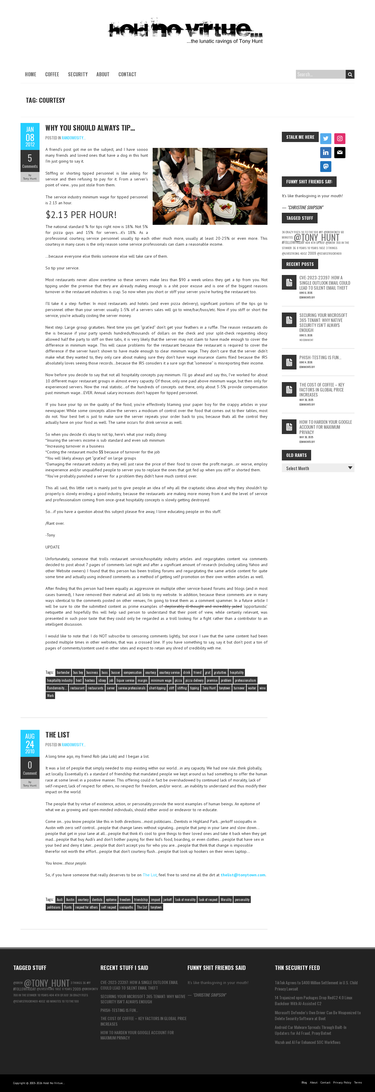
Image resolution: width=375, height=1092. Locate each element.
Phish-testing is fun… (320, 357)
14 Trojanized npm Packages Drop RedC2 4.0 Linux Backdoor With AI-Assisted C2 (313, 1000)
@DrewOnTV (90, 988)
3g (294, 247)
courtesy (150, 672)
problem (226, 680)
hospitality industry (59, 680)
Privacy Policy (342, 1082)
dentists (97, 899)
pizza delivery (194, 680)
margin (142, 680)
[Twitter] (326, 139)
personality (242, 899)
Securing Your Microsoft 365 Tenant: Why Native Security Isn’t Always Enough (323, 322)
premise (212, 680)
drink (186, 672)
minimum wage (161, 680)
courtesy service (169, 672)
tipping (194, 688)
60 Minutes (53, 1001)
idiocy (102, 680)
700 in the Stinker (25, 995)
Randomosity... (74, 138)
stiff (171, 688)
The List (57, 734)
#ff (89, 982)
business (92, 672)
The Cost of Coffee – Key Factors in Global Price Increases (321, 389)
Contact (127, 74)
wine (262, 688)
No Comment (306, 340)
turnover (239, 688)
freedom (125, 899)
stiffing (182, 688)
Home (30, 74)
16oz (322, 247)
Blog (304, 1082)
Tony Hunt (209, 688)
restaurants (95, 688)
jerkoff (167, 899)
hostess (90, 680)
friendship (141, 899)
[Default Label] (326, 153)
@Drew (330, 242)
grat (207, 672)
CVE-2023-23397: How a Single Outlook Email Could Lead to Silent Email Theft (324, 282)
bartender (63, 672)
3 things (331, 247)
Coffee (52, 74)
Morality (226, 899)
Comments (30, 166)
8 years (301, 247)
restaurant (77, 688)
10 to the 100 (70, 1001)
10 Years (312, 247)
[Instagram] (340, 139)
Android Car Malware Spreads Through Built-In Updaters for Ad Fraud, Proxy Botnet (310, 1030)
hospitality (236, 672)
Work (50, 695)
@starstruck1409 (329, 253)
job (111, 680)
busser (115, 672)
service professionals (132, 688)
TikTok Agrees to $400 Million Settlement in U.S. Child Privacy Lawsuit (316, 985)
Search (350, 74)
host (78, 680)
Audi (60, 899)
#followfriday (293, 242)
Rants (68, 907)
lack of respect (208, 899)
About (103, 74)
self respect (108, 907)
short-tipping (157, 688)
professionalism (245, 680)
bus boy (78, 672)
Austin (70, 899)
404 (307, 242)
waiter (252, 688)
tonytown (224, 688)
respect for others (86, 907)
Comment (30, 773)
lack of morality (185, 899)
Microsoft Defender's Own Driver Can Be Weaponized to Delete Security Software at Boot (318, 1015)
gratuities (220, 672)
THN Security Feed (297, 967)
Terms (358, 1082)
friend (198, 672)
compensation (133, 672)
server (111, 688)
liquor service (125, 680)
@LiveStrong (290, 253)
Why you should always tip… (90, 127)
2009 (312, 253)
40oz (303, 253)
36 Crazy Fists (291, 231)
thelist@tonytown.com (243, 874)
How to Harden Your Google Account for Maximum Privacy (325, 426)
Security (78, 74)
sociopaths (126, 907)
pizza (178, 680)
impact (155, 899)
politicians (54, 907)
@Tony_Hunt (317, 237)
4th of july (318, 242)
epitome (111, 899)
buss (105, 672)
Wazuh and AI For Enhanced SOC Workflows (307, 1042)
